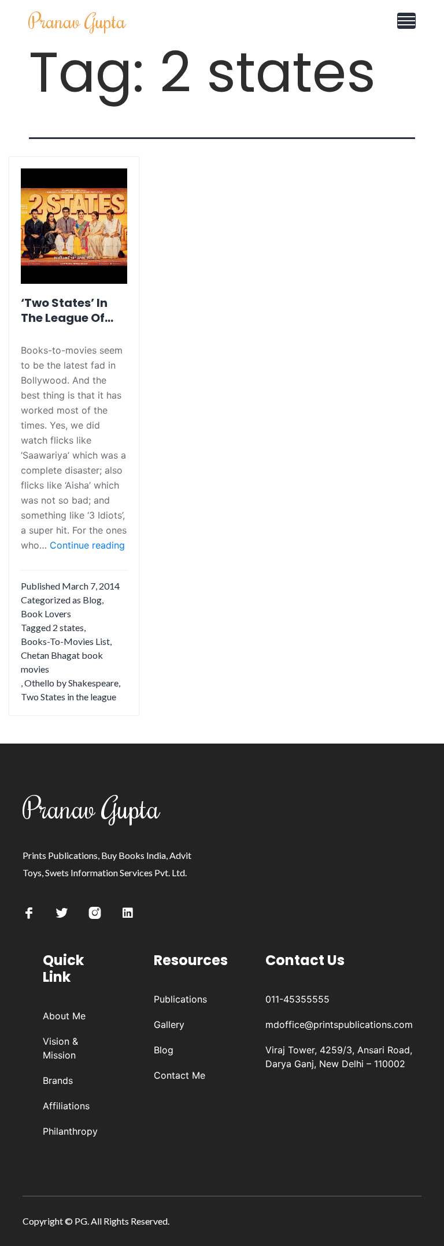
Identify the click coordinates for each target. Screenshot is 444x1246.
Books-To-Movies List (65, 641)
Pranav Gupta (77, 20)
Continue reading (87, 546)
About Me (64, 1016)
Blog (92, 599)
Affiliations (66, 1106)
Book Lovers (46, 613)
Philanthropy (70, 1131)
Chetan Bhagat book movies (62, 662)
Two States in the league (68, 696)
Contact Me (179, 1075)
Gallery (169, 1024)
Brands (58, 1080)
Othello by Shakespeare (71, 682)
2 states (68, 627)
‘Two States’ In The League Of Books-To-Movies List (64, 310)
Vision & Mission (60, 1048)
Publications (180, 999)
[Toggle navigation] (406, 21)
